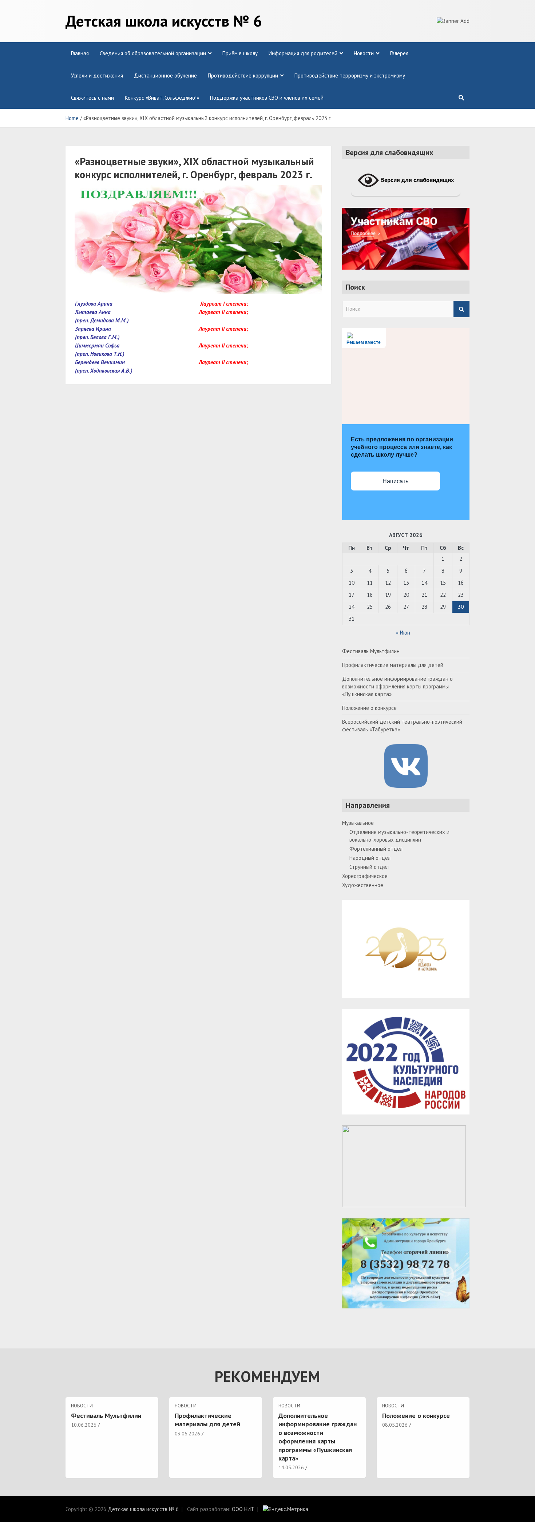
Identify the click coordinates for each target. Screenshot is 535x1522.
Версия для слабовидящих (416, 180)
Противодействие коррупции (243, 75)
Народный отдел (370, 857)
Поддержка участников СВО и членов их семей (267, 97)
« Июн (403, 632)
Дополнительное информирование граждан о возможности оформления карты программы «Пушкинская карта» (397, 686)
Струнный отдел (369, 866)
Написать (395, 481)
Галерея (399, 53)
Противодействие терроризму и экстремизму (349, 75)
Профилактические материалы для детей (392, 664)
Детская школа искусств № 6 (164, 21)
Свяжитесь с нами (92, 97)
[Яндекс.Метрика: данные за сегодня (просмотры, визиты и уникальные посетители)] (285, 1509)
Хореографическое (365, 876)
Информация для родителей (303, 53)
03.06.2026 (187, 1433)
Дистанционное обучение (165, 75)
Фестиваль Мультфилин (371, 651)
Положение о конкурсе (369, 707)
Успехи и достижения (97, 75)
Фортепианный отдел (376, 848)
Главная (80, 53)
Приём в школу (240, 53)
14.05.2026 (291, 1467)
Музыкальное (358, 822)
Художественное (362, 885)
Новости (364, 53)
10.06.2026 (83, 1425)
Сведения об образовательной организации (153, 53)
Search (461, 309)
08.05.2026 (395, 1425)
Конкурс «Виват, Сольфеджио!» (162, 97)
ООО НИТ (243, 1509)
